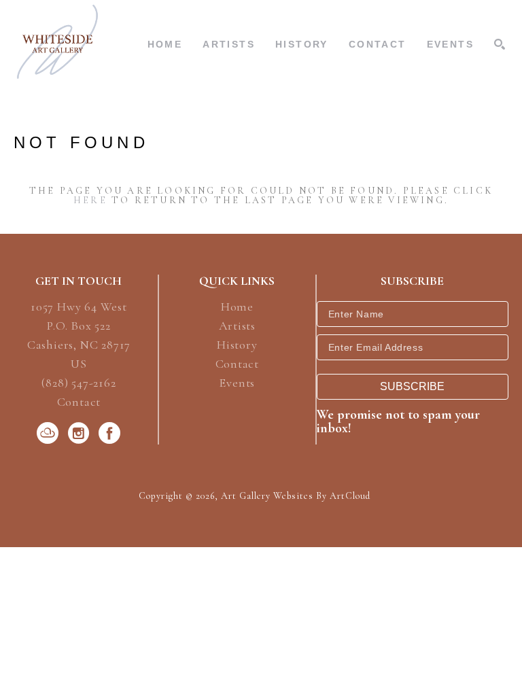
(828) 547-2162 (78, 383)
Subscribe (412, 386)
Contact (79, 402)
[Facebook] (109, 433)
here (90, 200)
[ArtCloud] (50, 433)
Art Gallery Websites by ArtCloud (295, 496)
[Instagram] (81, 433)
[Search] (499, 44)
